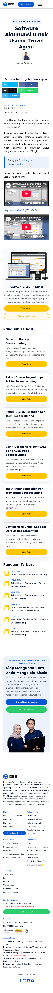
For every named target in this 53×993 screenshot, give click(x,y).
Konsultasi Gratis (26, 315)
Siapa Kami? (8, 874)
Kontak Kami (8, 881)
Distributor (31, 815)
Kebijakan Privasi (10, 892)
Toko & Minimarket (35, 823)
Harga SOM (8, 826)
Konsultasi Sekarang (26, 702)
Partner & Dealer (10, 888)
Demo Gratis (26, 4)
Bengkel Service (10, 847)
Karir (5, 878)
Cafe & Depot (33, 826)
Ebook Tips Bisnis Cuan (37, 861)
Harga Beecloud (10, 819)
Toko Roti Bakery (10, 843)
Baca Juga (26, 364)
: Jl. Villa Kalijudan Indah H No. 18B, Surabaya (22, 943)
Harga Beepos (9, 823)
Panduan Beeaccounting (37, 847)
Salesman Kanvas (34, 819)
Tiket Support (9, 885)
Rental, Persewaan (11, 857)
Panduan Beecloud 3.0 (36, 850)
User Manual (32, 857)
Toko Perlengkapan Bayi (13, 854)
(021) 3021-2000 (10, 922)
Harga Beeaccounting (12, 815)
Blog (29, 843)
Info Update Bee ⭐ (35, 865)
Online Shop (32, 833)
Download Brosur (14, 833)
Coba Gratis (26, 308)
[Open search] (48, 4)
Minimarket (8, 850)
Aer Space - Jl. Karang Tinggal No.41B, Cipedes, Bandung (24, 948)
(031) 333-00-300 (26, 922)
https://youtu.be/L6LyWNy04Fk (20, 210)
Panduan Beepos (34, 854)
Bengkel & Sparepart (36, 830)
